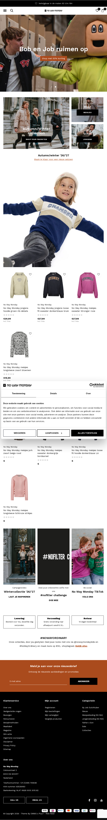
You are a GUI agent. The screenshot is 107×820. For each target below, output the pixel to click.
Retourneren (9, 719)
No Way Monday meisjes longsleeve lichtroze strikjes (17, 512)
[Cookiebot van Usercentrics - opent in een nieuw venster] (91, 385)
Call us (14, 800)
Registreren (50, 708)
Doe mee (53, 600)
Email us (37, 800)
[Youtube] (101, 800)
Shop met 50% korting (53, 58)
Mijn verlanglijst (52, 715)
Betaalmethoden (10, 723)
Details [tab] (53, 393)
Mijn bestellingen (52, 711)
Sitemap (7, 749)
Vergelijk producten (53, 719)
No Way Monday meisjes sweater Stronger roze (84, 309)
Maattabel (7, 726)
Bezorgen (7, 715)
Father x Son (87, 723)
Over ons (7, 708)
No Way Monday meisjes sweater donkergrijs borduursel (49, 453)
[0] (103, 10)
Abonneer (83, 681)
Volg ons (87, 597)
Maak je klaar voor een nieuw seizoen (53, 159)
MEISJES (87, 112)
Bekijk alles (81, 646)
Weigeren (19, 433)
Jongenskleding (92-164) (93, 719)
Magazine (7, 730)
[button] (5, 11)
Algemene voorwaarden (13, 738)
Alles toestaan (87, 433)
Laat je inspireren (19, 597)
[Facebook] (89, 800)
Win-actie (7, 734)
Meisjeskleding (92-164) (92, 715)
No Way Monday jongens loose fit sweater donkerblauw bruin (53, 309)
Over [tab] (88, 393)
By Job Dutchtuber (90, 708)
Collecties (86, 730)
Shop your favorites (36, 139)
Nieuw (85, 711)
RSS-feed (50, 814)
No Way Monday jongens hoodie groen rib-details (15, 309)
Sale (84, 726)
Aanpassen (52, 433)
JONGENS (87, 139)
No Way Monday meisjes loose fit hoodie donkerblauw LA (87, 451)
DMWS (34, 814)
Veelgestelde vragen (12, 711)
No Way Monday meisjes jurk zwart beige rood (17, 451)
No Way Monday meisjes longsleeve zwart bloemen (17, 369)
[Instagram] (95, 800)
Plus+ (41, 814)
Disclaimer (8, 742)
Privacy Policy (9, 745)
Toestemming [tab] (18, 393)
